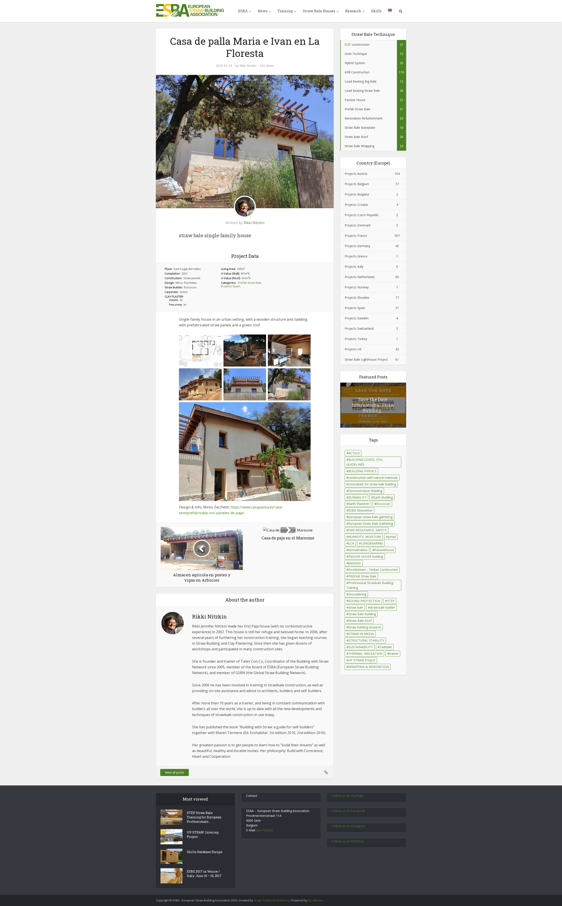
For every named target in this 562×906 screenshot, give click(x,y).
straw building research (364, 627)
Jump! (392, 537)
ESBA (243, 11)
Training (285, 11)
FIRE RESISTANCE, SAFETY (367, 530)
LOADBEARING (372, 543)
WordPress (315, 900)
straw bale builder (382, 607)
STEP (390, 601)
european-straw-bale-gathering (370, 517)
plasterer (354, 563)
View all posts (174, 772)
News (263, 11)
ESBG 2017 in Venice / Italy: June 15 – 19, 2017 (204, 873)
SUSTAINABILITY (360, 647)
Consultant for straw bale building (372, 484)
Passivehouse (384, 550)
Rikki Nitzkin (248, 66)
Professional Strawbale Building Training (369, 585)
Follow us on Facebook (348, 811)
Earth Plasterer (358, 504)
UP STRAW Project (361, 660)
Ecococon (383, 504)
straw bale (355, 607)
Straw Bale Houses (319, 11)
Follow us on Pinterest (348, 841)
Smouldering (357, 594)
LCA (351, 543)
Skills (376, 11)
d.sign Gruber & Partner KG (272, 900)
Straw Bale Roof (360, 620)
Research (353, 11)
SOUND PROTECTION (364, 601)
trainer (393, 653)
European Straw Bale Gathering (370, 523)
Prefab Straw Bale (249, 283)
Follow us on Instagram (348, 826)
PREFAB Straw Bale (362, 576)
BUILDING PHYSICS (362, 471)
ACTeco (354, 453)
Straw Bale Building (362, 614)
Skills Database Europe (204, 852)
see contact (264, 830)
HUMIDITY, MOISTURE (364, 537)
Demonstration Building (365, 491)
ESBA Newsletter (360, 510)
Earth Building (383, 497)
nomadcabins (357, 550)
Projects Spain (230, 286)
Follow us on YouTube (348, 796)
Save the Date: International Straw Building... (373, 405)
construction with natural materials (373, 478)
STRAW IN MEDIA (361, 634)
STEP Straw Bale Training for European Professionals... (204, 817)
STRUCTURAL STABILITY (366, 640)
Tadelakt (386, 647)
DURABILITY (357, 497)
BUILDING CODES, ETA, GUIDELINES (364, 462)
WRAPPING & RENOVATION (368, 667)
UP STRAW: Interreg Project (202, 834)
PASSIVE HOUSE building (365, 556)
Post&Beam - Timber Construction (373, 570)
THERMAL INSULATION (365, 653)
